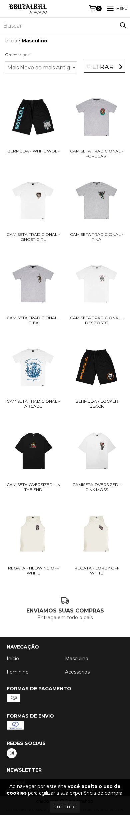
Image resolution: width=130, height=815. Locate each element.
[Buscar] (123, 25)
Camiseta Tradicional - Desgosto (96, 320)
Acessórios (77, 672)
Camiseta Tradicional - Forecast (96, 153)
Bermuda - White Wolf (33, 150)
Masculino (76, 659)
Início (11, 41)
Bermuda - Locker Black (96, 404)
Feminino (18, 672)
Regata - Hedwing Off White (33, 570)
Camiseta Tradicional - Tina (96, 237)
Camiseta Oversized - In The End (33, 487)
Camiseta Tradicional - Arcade (33, 404)
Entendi (65, 806)
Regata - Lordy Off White (96, 570)
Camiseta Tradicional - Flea (33, 320)
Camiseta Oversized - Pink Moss (96, 487)
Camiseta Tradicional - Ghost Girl (33, 237)
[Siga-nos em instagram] (12, 753)
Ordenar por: (17, 54)
